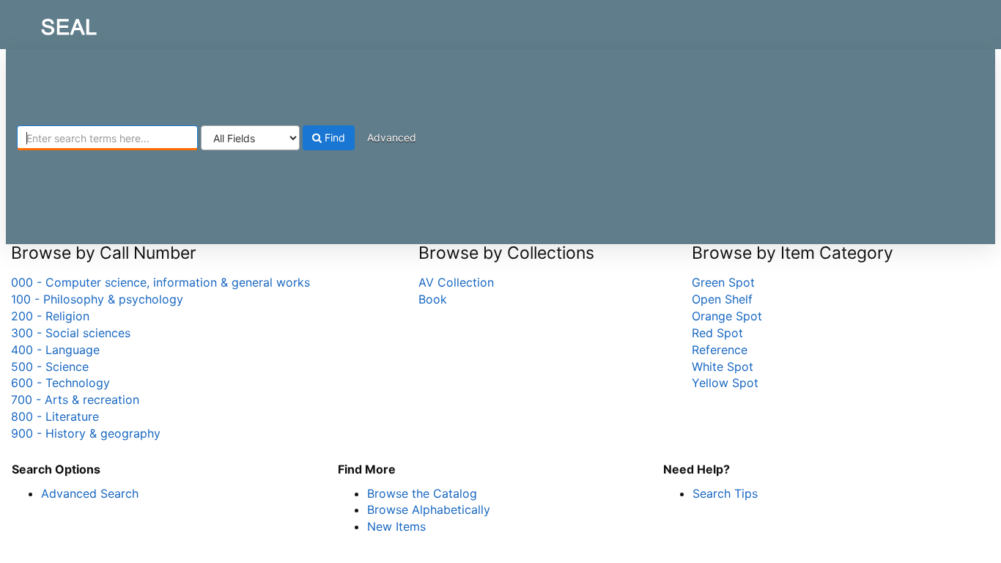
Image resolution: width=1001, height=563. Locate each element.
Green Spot (723, 282)
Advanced (391, 137)
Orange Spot (727, 316)
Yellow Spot (725, 382)
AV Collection (456, 282)
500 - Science (50, 366)
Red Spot (717, 332)
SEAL (41, 23)
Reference (719, 349)
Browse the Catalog (422, 493)
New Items (396, 526)
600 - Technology (60, 382)
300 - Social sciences (70, 332)
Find (333, 137)
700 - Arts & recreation (75, 399)
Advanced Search (89, 493)
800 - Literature (55, 416)
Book (432, 299)
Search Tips (725, 493)
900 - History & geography (85, 433)
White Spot (722, 366)
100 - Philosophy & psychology (97, 299)
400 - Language (55, 349)
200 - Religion (50, 316)
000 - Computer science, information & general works (160, 282)
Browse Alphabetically (428, 509)
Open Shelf (722, 299)
